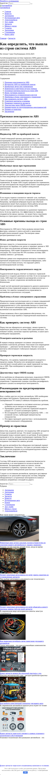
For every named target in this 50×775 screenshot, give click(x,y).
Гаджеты (8, 28)
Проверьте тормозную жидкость (17, 103)
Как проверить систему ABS (16, 99)
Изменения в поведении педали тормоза (21, 89)
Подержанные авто (12, 18)
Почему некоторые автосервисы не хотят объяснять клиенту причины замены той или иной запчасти (24, 608)
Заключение (9, 111)
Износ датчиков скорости (15, 93)
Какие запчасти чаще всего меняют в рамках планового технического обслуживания (22, 734)
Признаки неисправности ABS (17, 82)
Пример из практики (13, 109)
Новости (8, 14)
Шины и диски (11, 26)
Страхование (10, 32)
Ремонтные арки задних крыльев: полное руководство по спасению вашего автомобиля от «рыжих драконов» (23, 544)
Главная (8, 11)
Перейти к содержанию (9, 1)
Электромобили (11, 20)
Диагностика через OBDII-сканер (18, 105)
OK (25, 772)
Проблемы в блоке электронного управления (23, 97)
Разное (7, 502)
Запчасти (8, 24)
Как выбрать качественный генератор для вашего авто (21, 703)
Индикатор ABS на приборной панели (20, 84)
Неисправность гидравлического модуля (21, 95)
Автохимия (9, 30)
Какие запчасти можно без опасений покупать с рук (20, 673)
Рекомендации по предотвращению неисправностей (25, 107)
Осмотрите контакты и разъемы (17, 101)
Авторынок (9, 16)
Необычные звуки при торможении (19, 86)
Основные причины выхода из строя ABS (21, 91)
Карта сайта (9, 34)
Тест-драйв (9, 22)
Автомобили (5, 8)
